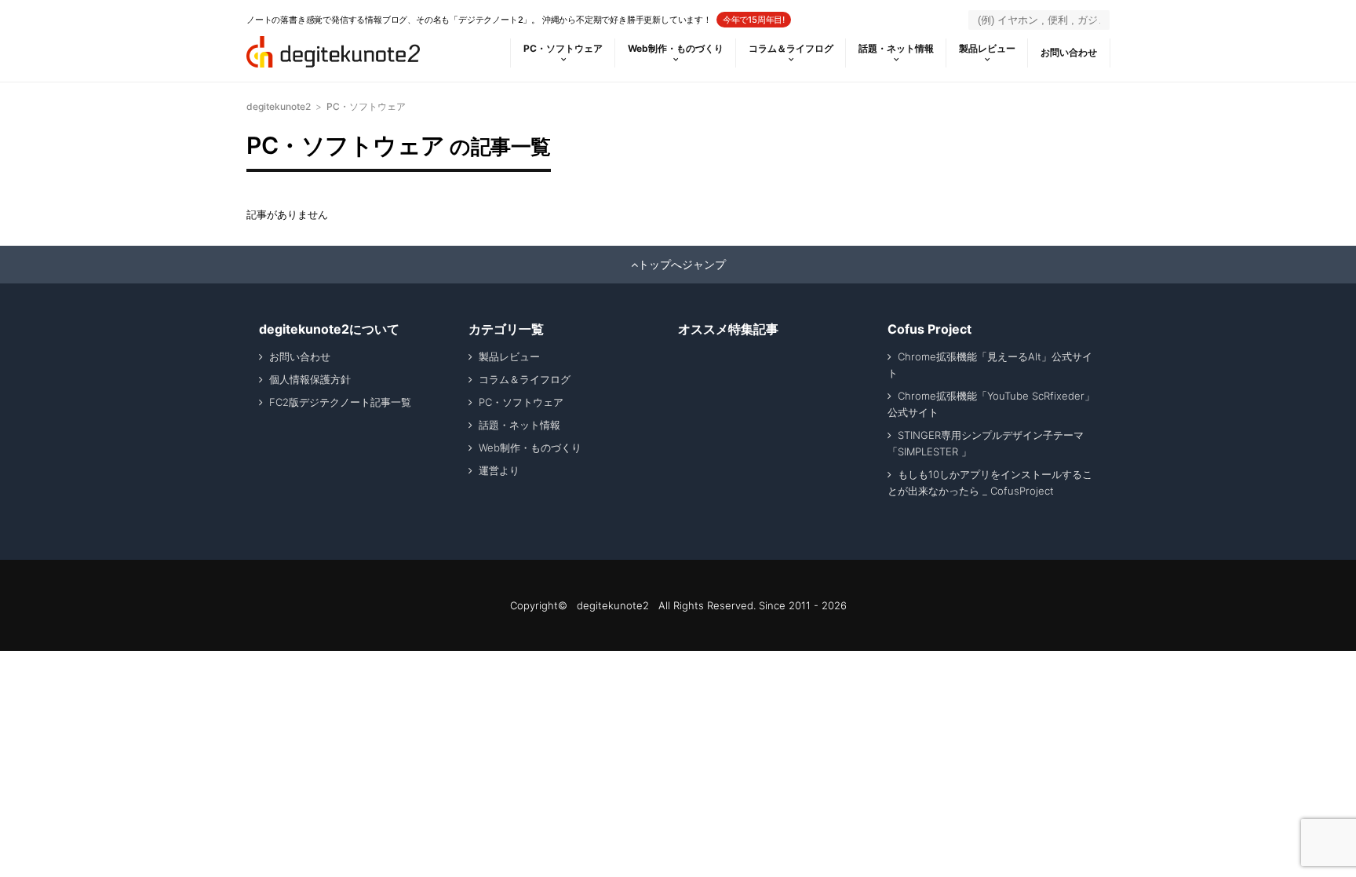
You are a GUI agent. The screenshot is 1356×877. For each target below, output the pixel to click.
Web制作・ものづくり (676, 48)
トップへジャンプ (682, 264)
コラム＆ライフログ (791, 48)
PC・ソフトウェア (563, 48)
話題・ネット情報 (896, 48)
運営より (499, 470)
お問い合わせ (1069, 52)
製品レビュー (987, 48)
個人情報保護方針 (310, 379)
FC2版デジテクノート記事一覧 (340, 402)
